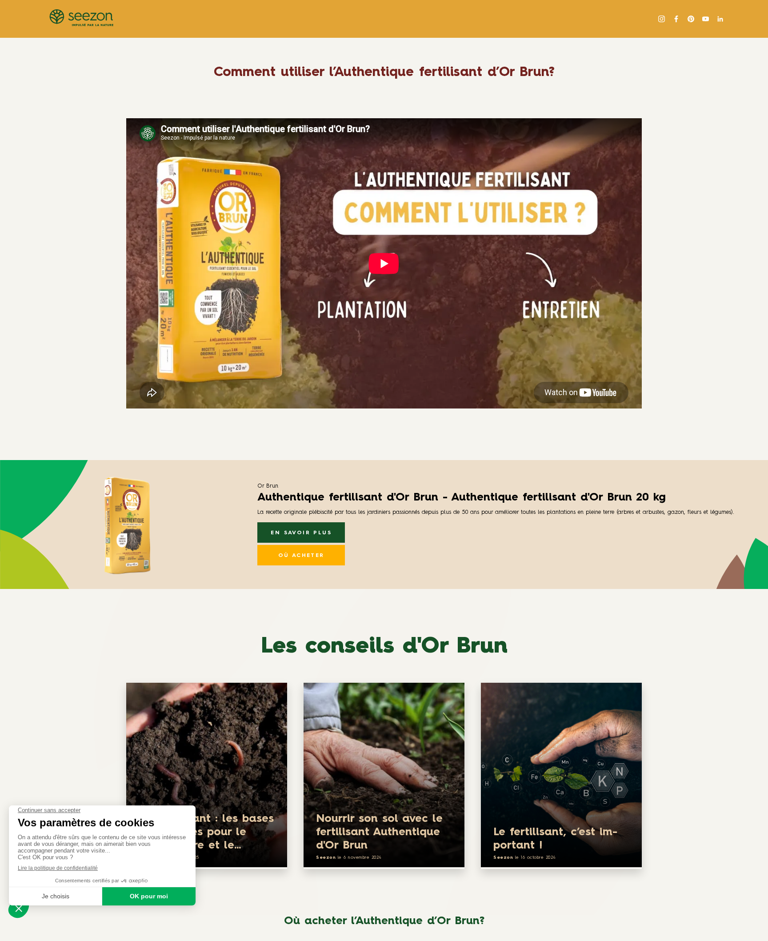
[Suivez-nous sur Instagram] (661, 19)
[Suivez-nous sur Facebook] (676, 19)
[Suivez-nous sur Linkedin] (720, 19)
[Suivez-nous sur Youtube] (705, 19)
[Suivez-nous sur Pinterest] (691, 19)
